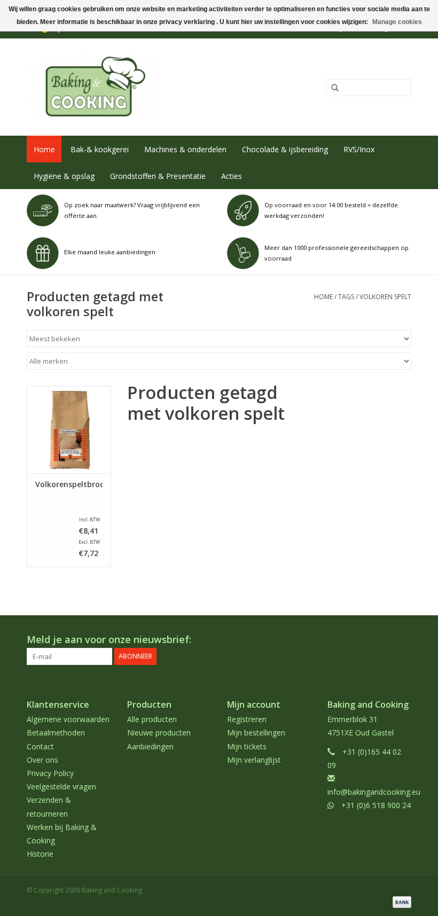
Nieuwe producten (159, 732)
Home (44, 149)
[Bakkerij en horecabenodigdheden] (140, 87)
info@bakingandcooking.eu (373, 792)
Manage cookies (397, 22)
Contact (40, 746)
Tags (346, 296)
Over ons (42, 760)
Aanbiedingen (150, 746)
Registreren (247, 719)
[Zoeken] (331, 88)
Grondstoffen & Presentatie (158, 176)
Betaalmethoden (56, 732)
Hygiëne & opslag (64, 176)
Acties (231, 176)
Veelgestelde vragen (61, 786)
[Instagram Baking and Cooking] (402, 639)
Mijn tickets (247, 746)
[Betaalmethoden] (400, 901)
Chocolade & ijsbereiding (285, 149)
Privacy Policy (50, 773)
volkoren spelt (385, 296)
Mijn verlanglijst (254, 760)
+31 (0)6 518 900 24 (376, 805)
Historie (40, 854)
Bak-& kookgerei (100, 149)
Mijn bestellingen (256, 732)
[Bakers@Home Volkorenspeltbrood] (69, 430)
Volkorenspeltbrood (69, 484)
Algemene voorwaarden (68, 719)
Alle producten (152, 719)
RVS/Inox (358, 149)
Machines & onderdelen (185, 149)
